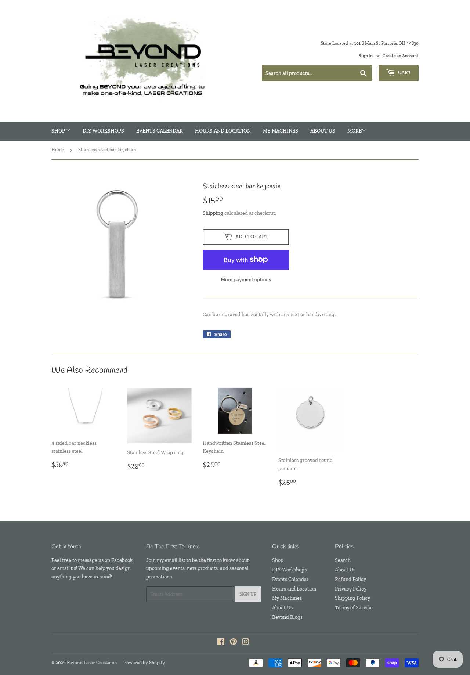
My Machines (280, 131)
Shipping (213, 213)
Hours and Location (223, 131)
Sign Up (247, 594)
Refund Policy (350, 579)
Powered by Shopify (144, 662)
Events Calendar (159, 131)
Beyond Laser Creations (92, 662)
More (354, 131)
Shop (58, 131)
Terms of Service (354, 607)
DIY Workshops (103, 131)
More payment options (246, 280)
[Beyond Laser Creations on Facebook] (221, 643)
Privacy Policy (350, 589)
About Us (322, 131)
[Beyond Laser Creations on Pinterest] (233, 643)
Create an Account (401, 55)
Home (57, 149)
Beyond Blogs (287, 617)
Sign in (366, 55)
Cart (404, 72)
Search (343, 560)
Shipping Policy (352, 598)
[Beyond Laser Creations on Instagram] (245, 643)
